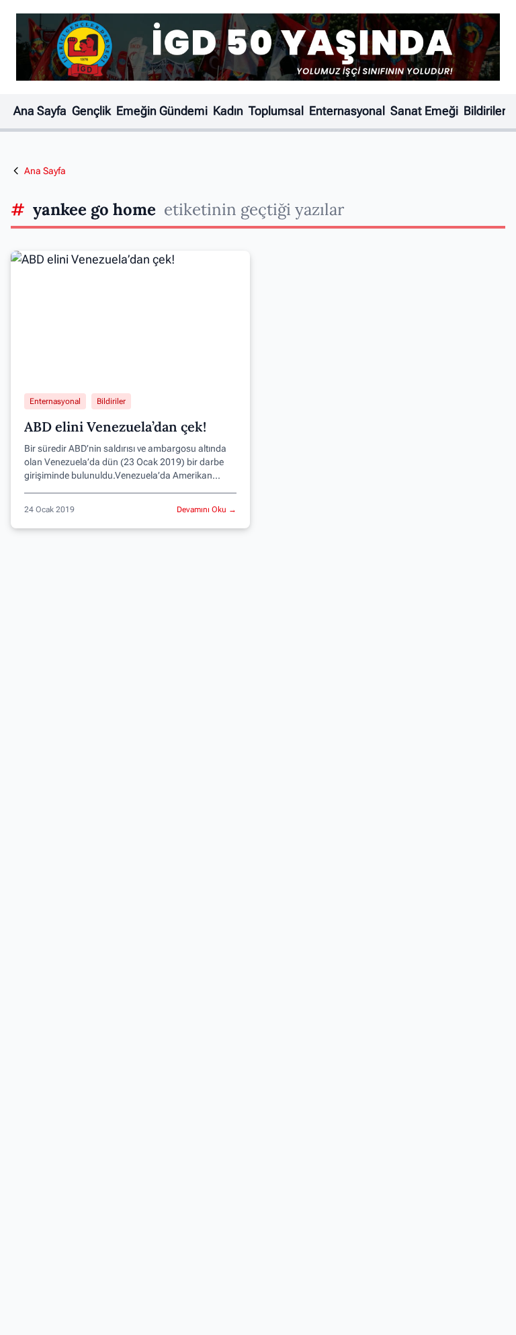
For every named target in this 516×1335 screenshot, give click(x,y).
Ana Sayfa (40, 111)
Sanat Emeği (424, 111)
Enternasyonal (347, 111)
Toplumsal (276, 111)
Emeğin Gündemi (162, 111)
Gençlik (91, 111)
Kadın (228, 111)
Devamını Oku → (206, 509)
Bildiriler (485, 111)
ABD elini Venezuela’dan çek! (115, 426)
